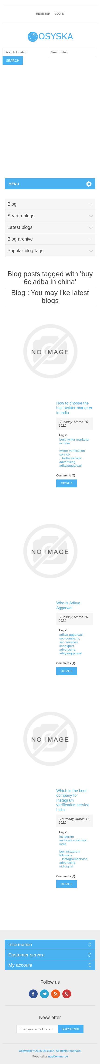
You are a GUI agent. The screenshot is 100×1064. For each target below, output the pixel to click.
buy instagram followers (69, 853)
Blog (18, 292)
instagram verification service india (73, 840)
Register (43, 13)
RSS (55, 993)
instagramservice (74, 859)
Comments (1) (65, 663)
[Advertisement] (50, 126)
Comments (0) (65, 475)
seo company (69, 638)
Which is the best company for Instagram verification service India (72, 800)
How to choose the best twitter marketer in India (74, 408)
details (66, 483)
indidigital (66, 866)
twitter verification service (72, 452)
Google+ (66, 993)
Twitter (44, 993)
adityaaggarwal (70, 465)
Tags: (63, 435)
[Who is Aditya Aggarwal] (50, 551)
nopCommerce (58, 1056)
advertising (67, 462)
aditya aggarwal (71, 634)
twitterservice (71, 458)
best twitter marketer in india (74, 441)
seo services (68, 642)
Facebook (33, 993)
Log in (59, 13)
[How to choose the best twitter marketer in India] (50, 351)
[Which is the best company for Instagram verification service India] (50, 739)
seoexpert (66, 646)
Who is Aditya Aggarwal (68, 605)
